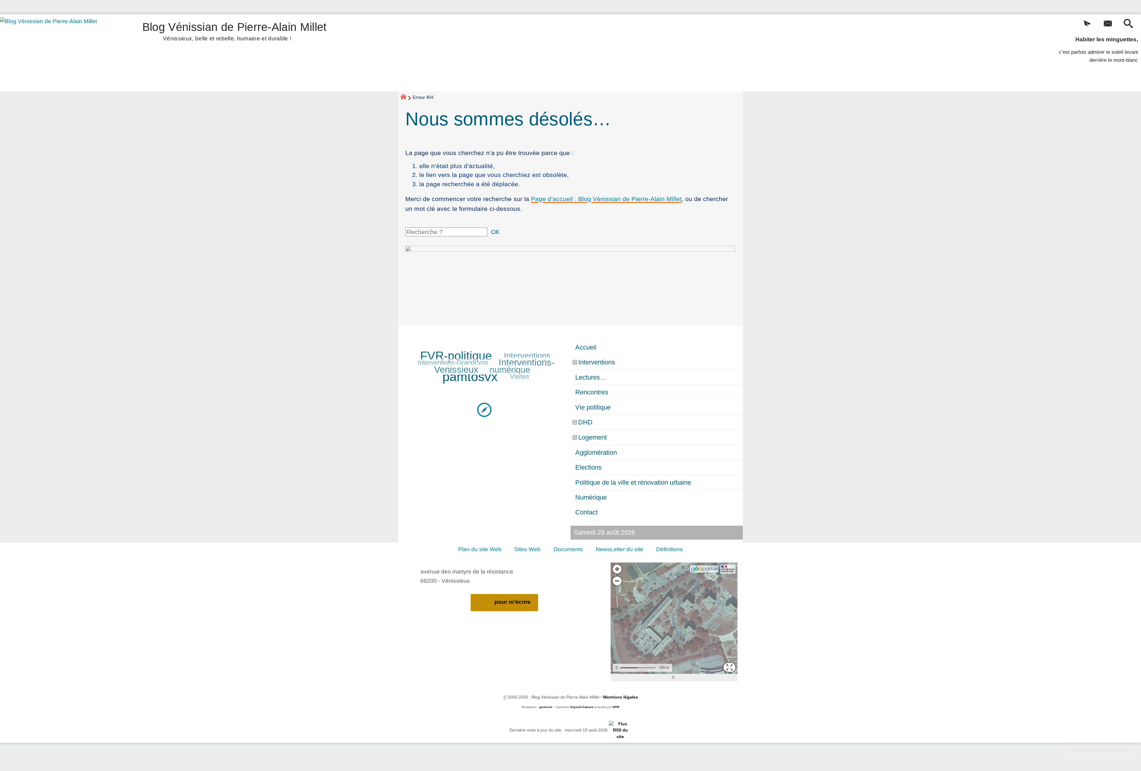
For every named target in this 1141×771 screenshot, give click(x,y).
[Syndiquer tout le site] (620, 730)
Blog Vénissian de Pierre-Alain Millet (234, 30)
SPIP (616, 707)
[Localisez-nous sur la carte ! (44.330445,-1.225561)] (484, 409)
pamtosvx (470, 376)
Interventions (527, 355)
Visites (519, 376)
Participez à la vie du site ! (1101, 749)
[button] (1087, 24)
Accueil (585, 347)
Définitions (669, 549)
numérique (510, 370)
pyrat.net (545, 707)
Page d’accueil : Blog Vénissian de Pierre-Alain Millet (606, 198)
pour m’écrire (512, 602)
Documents (568, 549)
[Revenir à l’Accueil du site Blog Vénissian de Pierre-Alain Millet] (57, 53)
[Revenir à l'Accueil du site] (406, 97)
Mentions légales (620, 697)
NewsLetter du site (619, 549)
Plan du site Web (480, 549)
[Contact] (1108, 24)
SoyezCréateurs (581, 707)
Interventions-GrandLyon (453, 362)
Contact (586, 512)
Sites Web (527, 549)
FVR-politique (456, 356)
